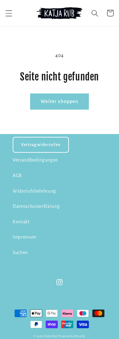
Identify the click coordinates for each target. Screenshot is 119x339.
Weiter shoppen (59, 101)
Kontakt (21, 222)
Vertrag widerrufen (41, 144)
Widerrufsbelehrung (34, 191)
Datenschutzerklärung (36, 206)
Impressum (24, 237)
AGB (17, 175)
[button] (8, 13)
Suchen (20, 252)
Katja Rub (50, 336)
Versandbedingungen (35, 160)
